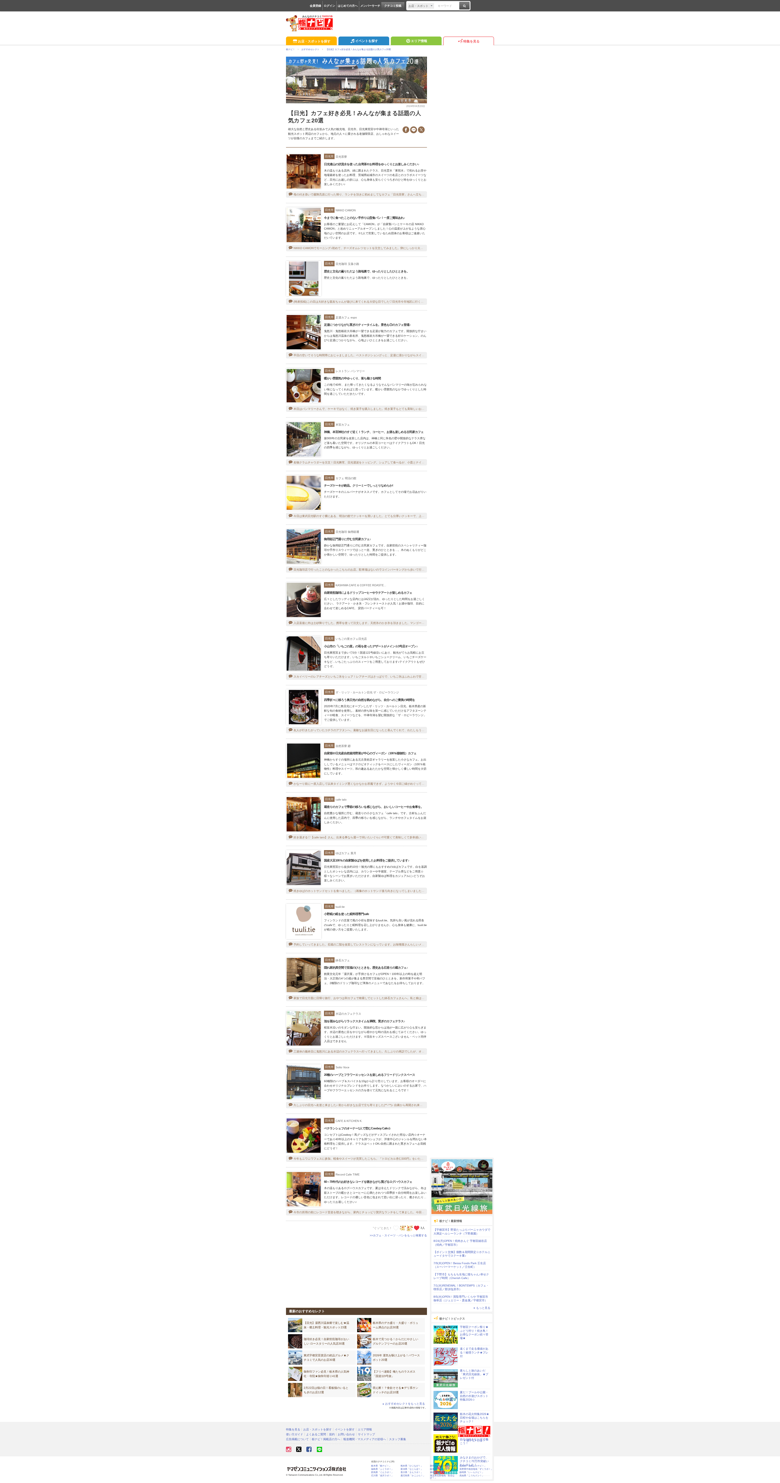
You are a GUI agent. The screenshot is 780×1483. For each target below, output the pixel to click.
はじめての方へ (348, 5)
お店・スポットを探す (314, 41)
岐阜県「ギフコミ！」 (441, 1469)
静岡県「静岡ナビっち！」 (443, 1466)
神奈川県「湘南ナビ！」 (442, 1472)
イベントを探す (366, 41)
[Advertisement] (356, 1270)
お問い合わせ (346, 1434)
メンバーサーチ (370, 5)
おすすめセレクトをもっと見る (405, 1403)
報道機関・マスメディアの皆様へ (364, 1439)
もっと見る (483, 1307)
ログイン (329, 5)
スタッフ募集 (397, 1439)
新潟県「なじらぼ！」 (412, 1469)
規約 (332, 1434)
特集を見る (471, 41)
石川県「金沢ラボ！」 (382, 1475)
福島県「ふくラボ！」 (382, 1469)
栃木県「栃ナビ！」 (381, 1466)
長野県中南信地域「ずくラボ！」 (476, 1469)
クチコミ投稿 (392, 5)
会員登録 (315, 5)
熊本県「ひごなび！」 (412, 1466)
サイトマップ (366, 1434)
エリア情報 (419, 41)
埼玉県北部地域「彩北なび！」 (442, 1476)
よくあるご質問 (316, 1434)
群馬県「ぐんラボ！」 (382, 1472)
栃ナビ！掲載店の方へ (326, 1439)
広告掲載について (297, 1439)
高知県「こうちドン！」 (471, 1475)
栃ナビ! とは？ (476, 1440)
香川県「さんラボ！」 (412, 1472)
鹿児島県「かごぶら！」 (413, 1475)
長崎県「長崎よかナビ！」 (472, 1466)
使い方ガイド (294, 1434)
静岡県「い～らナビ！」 (471, 1472)
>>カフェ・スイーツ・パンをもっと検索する (398, 1235)
